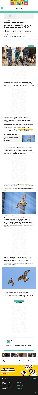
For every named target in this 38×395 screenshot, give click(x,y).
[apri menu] (2, 8)
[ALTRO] (7, 348)
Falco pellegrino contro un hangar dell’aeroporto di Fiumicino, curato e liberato (14, 359)
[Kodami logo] (19, 8)
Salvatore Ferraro (16, 341)
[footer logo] (8, 378)
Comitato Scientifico (20, 385)
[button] (2, 373)
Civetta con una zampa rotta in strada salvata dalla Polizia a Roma (23, 359)
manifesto (19, 382)
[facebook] (35, 378)
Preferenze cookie (20, 389)
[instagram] (30, 378)
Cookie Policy (19, 388)
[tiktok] (28, 378)
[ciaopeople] (33, 393)
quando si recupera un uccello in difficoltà (12, 127)
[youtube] (33, 378)
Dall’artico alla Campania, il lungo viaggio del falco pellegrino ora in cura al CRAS (6, 359)
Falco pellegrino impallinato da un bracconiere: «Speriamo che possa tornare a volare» (31, 359)
